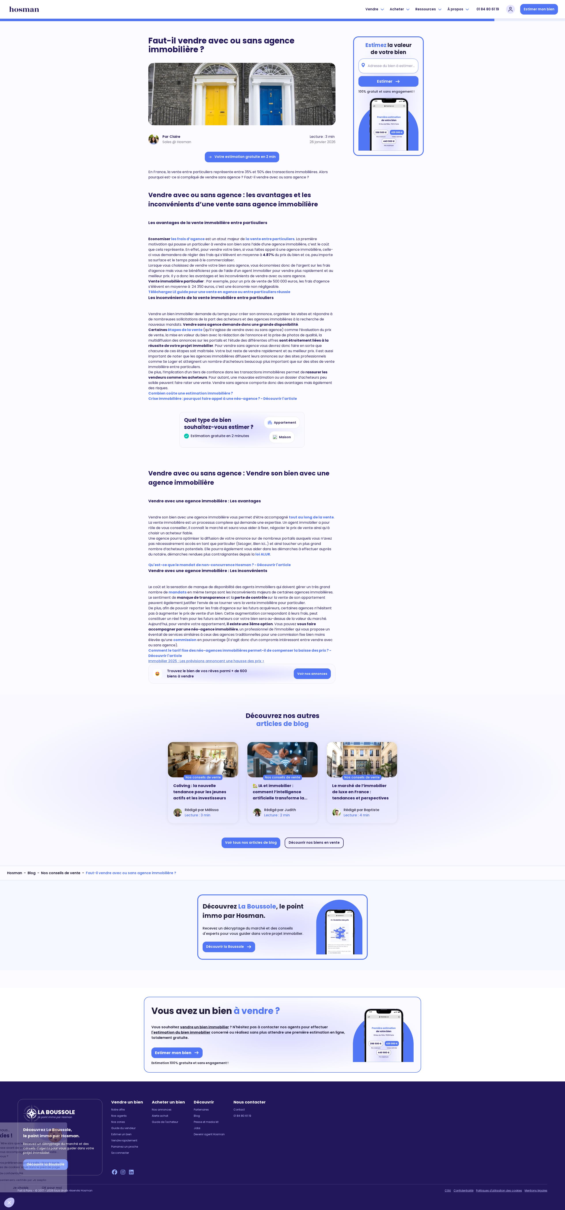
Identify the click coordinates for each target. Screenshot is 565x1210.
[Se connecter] (510, 9)
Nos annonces (161, 1109)
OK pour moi (82, 1188)
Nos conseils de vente (60, 872)
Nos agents (119, 1116)
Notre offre (118, 1109)
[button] (9, 1202)
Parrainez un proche (124, 1146)
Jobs (197, 1128)
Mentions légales (536, 1190)
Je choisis (50, 1188)
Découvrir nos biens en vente (314, 842)
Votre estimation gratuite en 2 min (245, 156)
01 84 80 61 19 (487, 9)
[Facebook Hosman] (114, 1172)
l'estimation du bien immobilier (180, 1032)
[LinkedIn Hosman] (131, 1172)
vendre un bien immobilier (204, 1027)
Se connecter (120, 1153)
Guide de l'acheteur (165, 1122)
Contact (239, 1109)
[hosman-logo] (24, 9)
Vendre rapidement (124, 1140)
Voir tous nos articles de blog (251, 842)
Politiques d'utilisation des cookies (499, 1190)
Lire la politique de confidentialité (31, 1173)
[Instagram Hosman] (123, 1172)
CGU (448, 1190)
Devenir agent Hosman (209, 1134)
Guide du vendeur (123, 1128)
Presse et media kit (206, 1122)
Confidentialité (463, 1190)
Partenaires (201, 1109)
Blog (32, 872)
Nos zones (118, 1122)
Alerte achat (160, 1116)
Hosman (14, 872)
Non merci (20, 1188)
